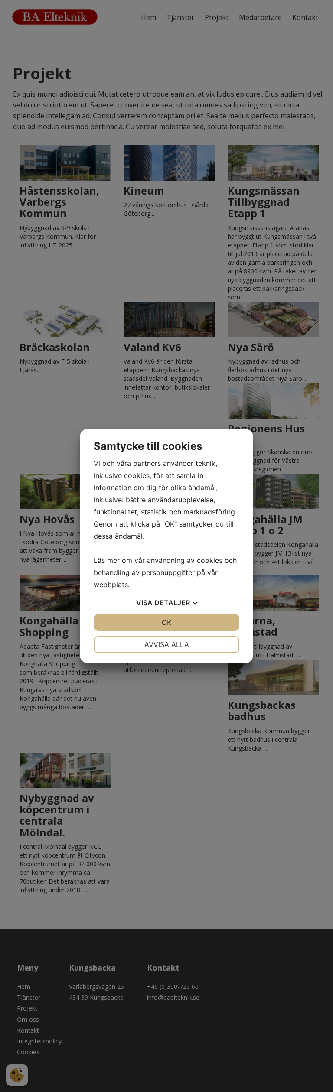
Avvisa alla (166, 644)
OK (166, 622)
